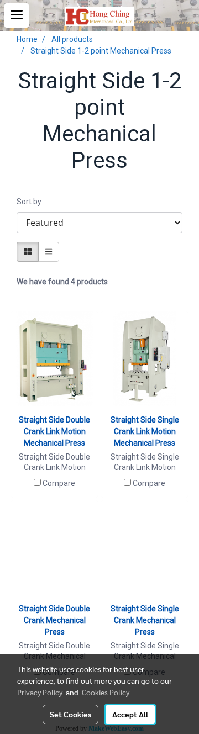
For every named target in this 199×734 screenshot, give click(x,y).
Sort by (31, 201)
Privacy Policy (39, 692)
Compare (59, 483)
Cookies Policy (105, 692)
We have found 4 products (62, 281)
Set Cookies (70, 714)
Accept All (130, 714)
